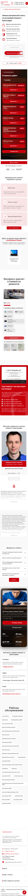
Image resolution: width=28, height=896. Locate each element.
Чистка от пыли (8, 141)
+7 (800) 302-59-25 (19, 4)
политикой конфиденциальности (16, 56)
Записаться (13, 89)
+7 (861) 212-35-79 (19, 2)
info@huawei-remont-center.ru (11, 694)
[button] (11, 478)
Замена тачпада (8, 118)
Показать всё (14, 151)
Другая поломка (14, 162)
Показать (14, 579)
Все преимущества (14, 228)
